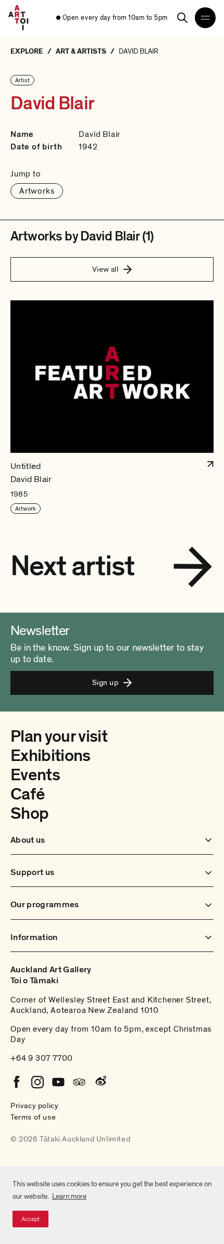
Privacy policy (34, 1105)
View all (105, 269)
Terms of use (33, 1117)
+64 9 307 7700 (41, 1058)
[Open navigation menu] (205, 17)
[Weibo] (100, 1082)
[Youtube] (58, 1082)
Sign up (105, 682)
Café (27, 794)
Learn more (69, 1196)
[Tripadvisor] (79, 1082)
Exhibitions (50, 755)
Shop (29, 813)
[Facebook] (16, 1082)
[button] (112, 407)
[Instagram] (37, 1082)
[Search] (182, 17)
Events (35, 775)
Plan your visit (58, 736)
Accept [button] (30, 1219)
